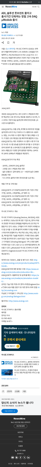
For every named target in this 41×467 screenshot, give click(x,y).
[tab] (20, 432)
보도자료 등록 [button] (20, 426)
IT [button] (3, 391)
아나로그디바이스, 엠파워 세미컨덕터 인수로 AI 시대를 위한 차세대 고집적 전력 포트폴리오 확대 (26, 364)
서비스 (20, 437)
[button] (2, 43)
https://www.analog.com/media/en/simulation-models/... (20, 278)
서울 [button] (24, 391)
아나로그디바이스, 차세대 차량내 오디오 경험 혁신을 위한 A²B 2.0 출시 (27, 372)
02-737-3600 (21, 450)
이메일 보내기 (6, 321)
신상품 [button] (17, 391)
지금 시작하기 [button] (9, 411)
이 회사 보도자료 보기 (9, 379)
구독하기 (35, 357)
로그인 (10, 464)
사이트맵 (30, 464)
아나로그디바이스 (8, 35)
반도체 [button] (9, 391)
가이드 (20, 441)
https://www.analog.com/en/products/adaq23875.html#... (20, 263)
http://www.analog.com (18, 301)
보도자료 (20, 432)
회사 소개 (16, 464)
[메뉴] (2, 6)
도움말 (20, 446)
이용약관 (23, 464)
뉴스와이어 (10, 49)
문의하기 (20, 454)
